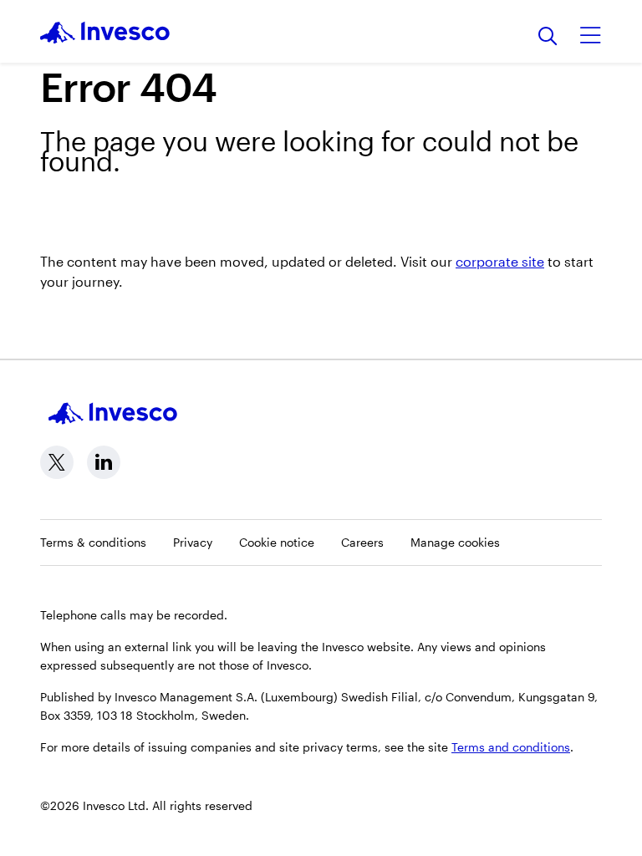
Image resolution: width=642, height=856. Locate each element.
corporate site (500, 261)
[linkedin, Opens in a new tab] (103, 462)
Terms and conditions (510, 747)
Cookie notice (276, 542)
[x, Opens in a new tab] (57, 462)
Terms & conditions (93, 542)
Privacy (192, 542)
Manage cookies (455, 542)
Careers (362, 542)
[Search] (548, 37)
